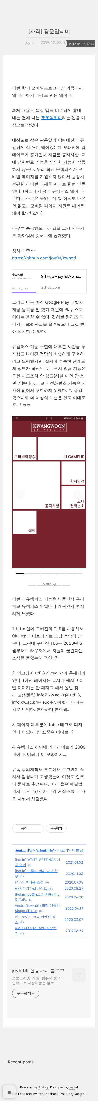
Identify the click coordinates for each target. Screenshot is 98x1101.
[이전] (20, 495)
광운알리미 (51, 117)
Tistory (43, 1087)
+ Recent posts (19, 1061)
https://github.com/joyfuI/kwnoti (44, 257)
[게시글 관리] (38, 828)
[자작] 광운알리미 (49, 31)
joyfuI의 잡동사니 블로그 (38, 970)
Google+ (80, 1094)
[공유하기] (31, 828)
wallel (73, 1087)
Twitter (37, 1094)
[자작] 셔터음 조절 (29, 882)
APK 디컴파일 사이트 (31, 888)
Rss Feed (18, 1094)
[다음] (78, 495)
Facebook (51, 1094)
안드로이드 (44, 850)
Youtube (66, 1094)
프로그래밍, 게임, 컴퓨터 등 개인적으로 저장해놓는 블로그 (37, 980)
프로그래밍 (23, 850)
